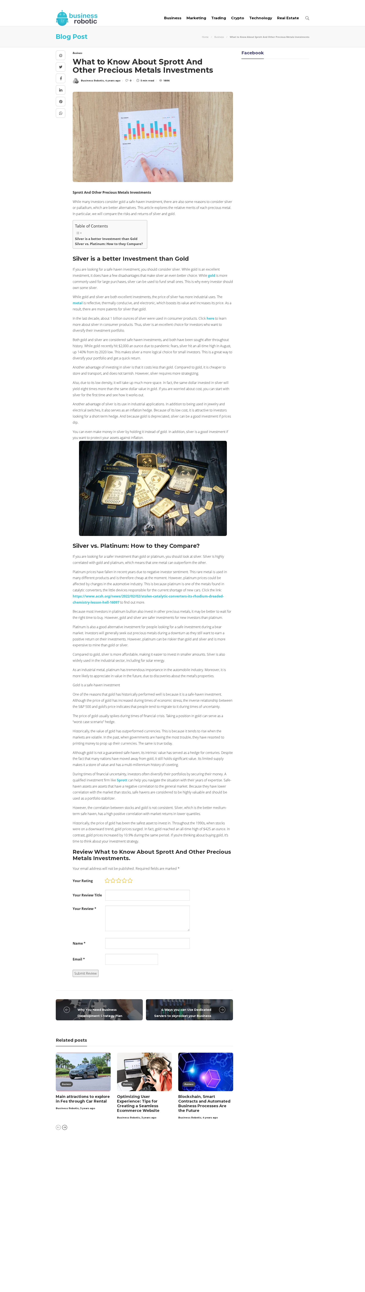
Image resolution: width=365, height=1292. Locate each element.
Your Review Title (87, 895)
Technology (260, 18)
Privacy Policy (296, 1281)
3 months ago (173, 1172)
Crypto (237, 18)
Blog (83, 5)
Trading (218, 18)
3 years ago (87, 1108)
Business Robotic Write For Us (122, 5)
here (210, 318)
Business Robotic (67, 1108)
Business (172, 18)
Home (205, 36)
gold (211, 275)
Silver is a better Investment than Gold (106, 239)
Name (79, 943)
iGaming (96, 1196)
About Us (65, 5)
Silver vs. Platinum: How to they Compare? (109, 244)
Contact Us (167, 5)
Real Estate (288, 18)
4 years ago (210, 1117)
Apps (96, 1159)
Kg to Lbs (96, 1203)
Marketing (196, 18)
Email (79, 959)
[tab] (194, 1147)
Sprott (122, 780)
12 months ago (174, 1246)
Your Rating (83, 880)
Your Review (84, 908)
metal (78, 303)
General (96, 1189)
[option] (83, 1082)
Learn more (244, 1163)
